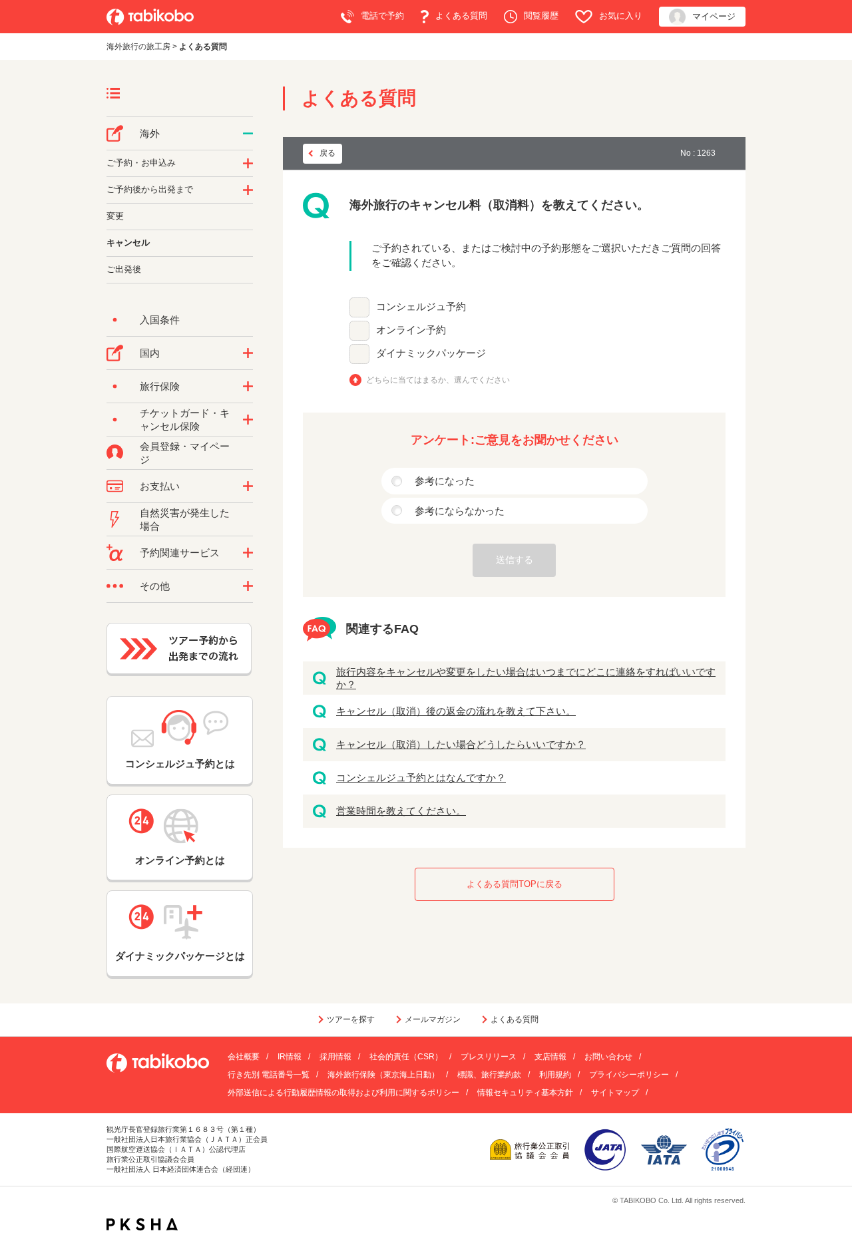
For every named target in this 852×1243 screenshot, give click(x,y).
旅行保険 (160, 386)
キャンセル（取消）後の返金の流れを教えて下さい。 (456, 711)
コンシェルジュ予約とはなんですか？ (421, 777)
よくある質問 (461, 16)
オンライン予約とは (180, 860)
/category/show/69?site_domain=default (248, 420)
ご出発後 (123, 269)
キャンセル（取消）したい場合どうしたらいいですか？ (461, 744)
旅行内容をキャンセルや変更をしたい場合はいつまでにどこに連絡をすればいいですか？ (526, 678)
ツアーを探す (351, 1019)
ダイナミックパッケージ (431, 353)
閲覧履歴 (541, 16)
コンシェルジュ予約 (421, 306)
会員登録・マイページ (185, 453)
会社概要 (244, 1056)
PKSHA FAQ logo (142, 1224)
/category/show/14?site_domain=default (248, 163)
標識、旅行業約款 (489, 1074)
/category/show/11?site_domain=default (248, 553)
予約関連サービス (180, 552)
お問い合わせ (608, 1056)
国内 (150, 353)
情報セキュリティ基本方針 (525, 1092)
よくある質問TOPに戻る (514, 884)
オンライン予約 (411, 329)
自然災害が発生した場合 (185, 519)
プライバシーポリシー (629, 1074)
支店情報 (550, 1056)
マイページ (714, 16)
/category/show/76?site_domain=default (248, 133)
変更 (115, 216)
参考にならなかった (460, 510)
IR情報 (290, 1056)
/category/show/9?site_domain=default (248, 486)
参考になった (445, 480)
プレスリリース (489, 1056)
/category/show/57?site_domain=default (248, 353)
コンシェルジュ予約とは (180, 763)
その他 (155, 586)
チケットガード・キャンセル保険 (185, 419)
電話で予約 (382, 16)
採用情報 (335, 1056)
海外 (150, 133)
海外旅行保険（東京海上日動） (383, 1074)
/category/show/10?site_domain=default (248, 386)
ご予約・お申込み (141, 163)
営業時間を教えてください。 (401, 810)
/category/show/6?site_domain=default (248, 190)
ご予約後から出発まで (149, 189)
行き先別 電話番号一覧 (269, 1074)
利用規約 (555, 1074)
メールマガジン (433, 1019)
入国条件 (160, 319)
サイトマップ (615, 1092)
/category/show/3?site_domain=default (248, 586)
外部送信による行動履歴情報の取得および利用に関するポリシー (343, 1092)
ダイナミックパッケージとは (180, 956)
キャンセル (128, 243)
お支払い (160, 486)
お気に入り (620, 16)
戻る (327, 153)
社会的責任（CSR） (406, 1056)
